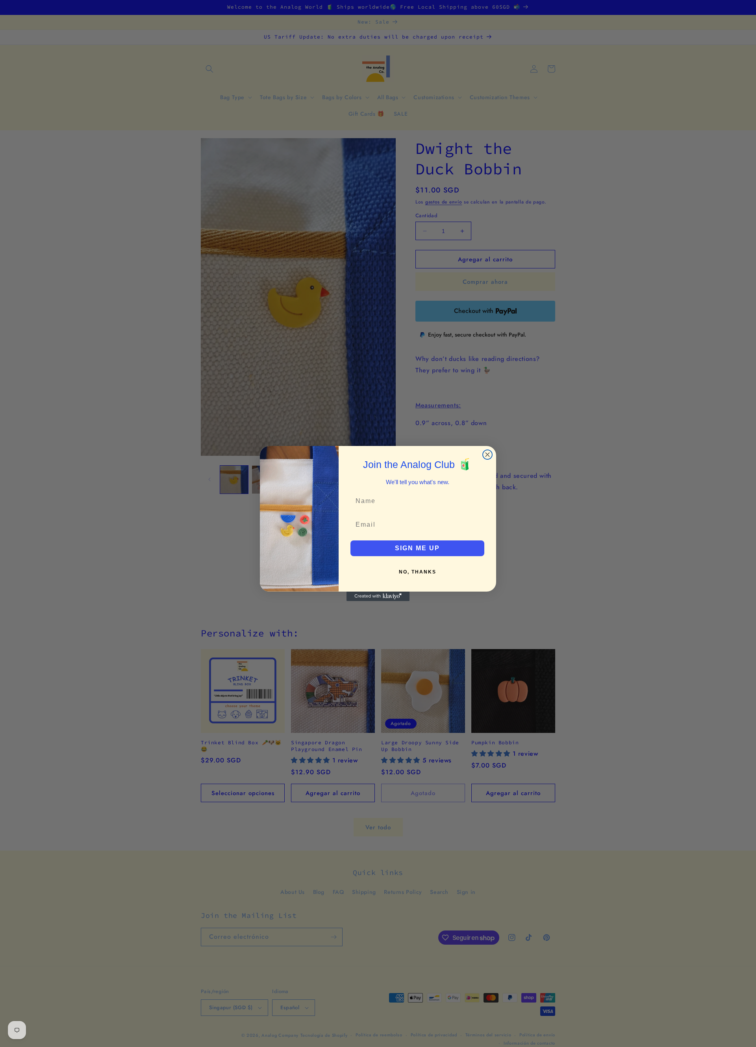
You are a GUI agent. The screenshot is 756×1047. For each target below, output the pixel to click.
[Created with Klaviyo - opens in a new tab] (378, 596)
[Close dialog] (487, 454)
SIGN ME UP (417, 548)
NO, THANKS (417, 572)
